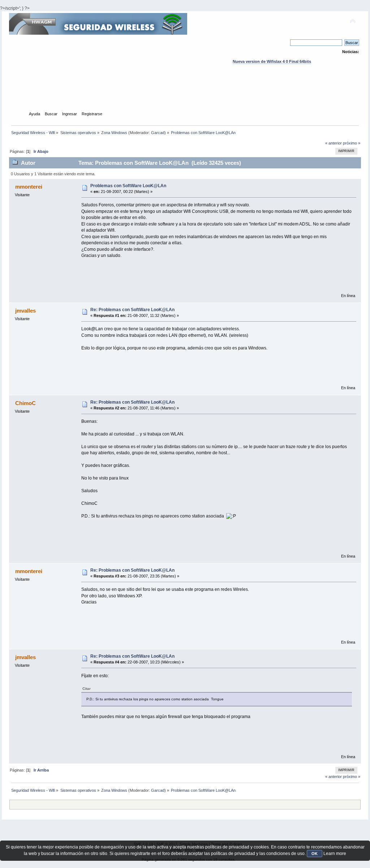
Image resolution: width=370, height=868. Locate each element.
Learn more (334, 853)
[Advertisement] (185, 94)
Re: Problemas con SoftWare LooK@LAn (132, 309)
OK (314, 853)
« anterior (333, 143)
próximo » (351, 143)
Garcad (157, 132)
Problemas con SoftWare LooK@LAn (128, 185)
